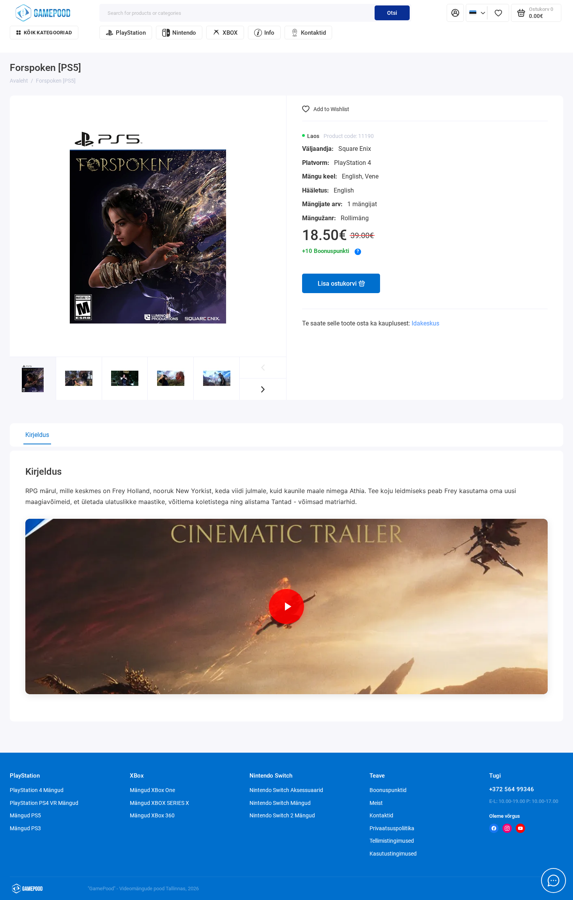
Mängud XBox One (152, 790)
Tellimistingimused (392, 841)
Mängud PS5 (25, 815)
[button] (263, 389)
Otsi (392, 13)
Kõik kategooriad (48, 32)
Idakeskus (425, 323)
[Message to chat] (553, 880)
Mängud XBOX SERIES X (159, 803)
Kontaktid (313, 32)
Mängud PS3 (25, 828)
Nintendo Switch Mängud (280, 803)
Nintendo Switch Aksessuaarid (286, 790)
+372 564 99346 (511, 789)
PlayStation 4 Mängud (37, 790)
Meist (376, 803)
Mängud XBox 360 (152, 815)
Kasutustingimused (393, 853)
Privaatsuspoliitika (392, 828)
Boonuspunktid (388, 790)
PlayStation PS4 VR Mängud (44, 803)
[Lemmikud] (498, 13)
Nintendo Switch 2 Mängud (282, 815)
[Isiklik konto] (455, 13)
